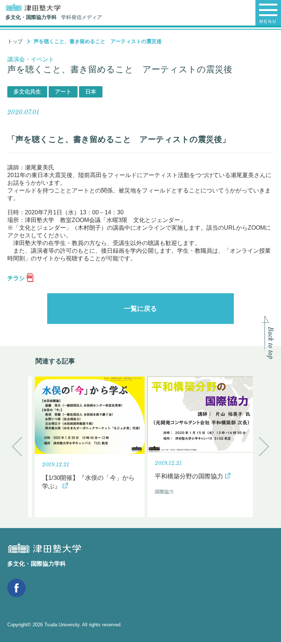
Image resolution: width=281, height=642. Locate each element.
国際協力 (164, 491)
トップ (15, 41)
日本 (90, 91)
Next (264, 446)
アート (63, 91)
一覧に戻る (140, 308)
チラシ (16, 278)
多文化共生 (27, 91)
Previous (17, 446)
